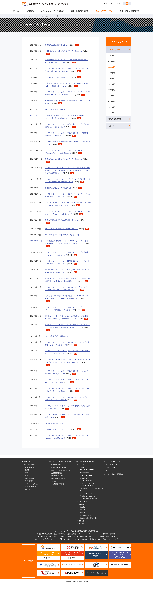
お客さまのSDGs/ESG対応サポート (62, 470)
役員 (26, 473)
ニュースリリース (46, 16)
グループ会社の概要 (30, 486)
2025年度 (111, 61)
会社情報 (30, 11)
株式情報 (81, 504)
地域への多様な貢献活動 (58, 478)
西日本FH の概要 (29, 467)
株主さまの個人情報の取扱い (89, 518)
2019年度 (111, 96)
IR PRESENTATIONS (86, 493)
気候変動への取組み (57, 465)
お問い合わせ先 (64, 539)
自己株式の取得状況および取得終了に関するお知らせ (64, 159)
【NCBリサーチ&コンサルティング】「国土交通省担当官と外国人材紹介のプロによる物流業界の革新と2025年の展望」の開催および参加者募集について (67, 170)
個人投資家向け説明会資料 (88, 496)
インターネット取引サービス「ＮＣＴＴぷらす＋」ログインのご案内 (119, 555)
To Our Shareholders (79, 539)
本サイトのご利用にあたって (45, 539)
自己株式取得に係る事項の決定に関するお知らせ (62, 220)
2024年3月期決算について (54, 423)
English (106, 3)
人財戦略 (54, 481)
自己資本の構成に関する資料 (89, 499)
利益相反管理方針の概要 (108, 536)
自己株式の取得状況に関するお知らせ (58, 188)
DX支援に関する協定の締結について (58, 77)
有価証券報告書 (84, 473)
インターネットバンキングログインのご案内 (48, 553)
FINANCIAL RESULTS (87, 470)
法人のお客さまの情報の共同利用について (82, 536)
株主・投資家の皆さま (80, 11)
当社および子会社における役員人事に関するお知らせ (64, 51)
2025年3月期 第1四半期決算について (58, 336)
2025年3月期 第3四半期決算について (58, 109)
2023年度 (111, 73)
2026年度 (111, 56)
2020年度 (111, 90)
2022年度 (111, 78)
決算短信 (82, 467)
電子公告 (81, 523)
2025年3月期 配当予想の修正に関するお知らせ (61, 229)
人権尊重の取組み (56, 473)
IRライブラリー (83, 465)
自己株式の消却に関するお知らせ (56, 45)
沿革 (26, 475)
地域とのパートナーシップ (59, 475)
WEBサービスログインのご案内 (95, 555)
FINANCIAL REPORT (86, 475)
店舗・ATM (47, 558)
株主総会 (82, 507)
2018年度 (111, 101)
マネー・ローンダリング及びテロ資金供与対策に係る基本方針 (76, 531)
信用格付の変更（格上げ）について (57, 429)
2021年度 (111, 84)
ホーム (16, 11)
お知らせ (111, 126)
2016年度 (111, 113)
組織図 (27, 470)
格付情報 (81, 521)
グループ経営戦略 (29, 478)
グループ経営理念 (29, 465)
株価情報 (82, 512)
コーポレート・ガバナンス (32, 484)
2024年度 (111, 67)
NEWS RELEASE (114, 119)
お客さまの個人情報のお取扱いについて (50, 536)
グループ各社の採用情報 (129, 11)
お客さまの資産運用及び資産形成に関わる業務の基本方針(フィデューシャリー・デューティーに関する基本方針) (76, 534)
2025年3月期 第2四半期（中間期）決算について (62, 235)
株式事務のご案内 (85, 515)
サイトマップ (113, 539)
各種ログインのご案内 (98, 539)
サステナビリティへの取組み (52, 11)
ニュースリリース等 (104, 11)
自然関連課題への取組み (58, 467)
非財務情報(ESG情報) (57, 484)
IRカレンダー (83, 501)
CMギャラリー (28, 489)
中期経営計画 (29, 481)
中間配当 (82, 510)
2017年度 (111, 107)
